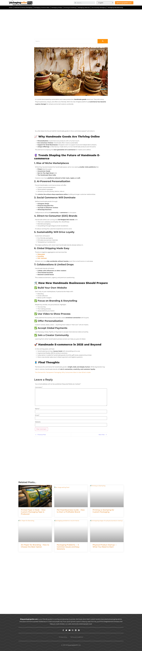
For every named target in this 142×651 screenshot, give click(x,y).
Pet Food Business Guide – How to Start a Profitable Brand (71, 511)
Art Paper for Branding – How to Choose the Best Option (35, 546)
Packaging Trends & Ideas (41, 7)
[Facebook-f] (63, 630)
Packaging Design (56, 7)
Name (37, 408)
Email (37, 415)
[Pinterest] (79, 630)
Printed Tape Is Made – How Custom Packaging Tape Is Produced (33, 512)
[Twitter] (66, 630)
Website (38, 422)
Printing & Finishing (70, 7)
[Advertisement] (67, 23)
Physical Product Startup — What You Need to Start (105, 546)
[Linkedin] (76, 630)
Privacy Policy (63, 637)
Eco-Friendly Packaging (99, 7)
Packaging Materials (84, 7)
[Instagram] (72, 630)
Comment (39, 387)
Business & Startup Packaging (23, 7)
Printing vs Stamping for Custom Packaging (103, 511)
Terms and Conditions (76, 637)
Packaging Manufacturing (115, 7)
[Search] (103, 41)
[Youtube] (69, 630)
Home (11, 7)
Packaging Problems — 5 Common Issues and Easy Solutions (68, 547)
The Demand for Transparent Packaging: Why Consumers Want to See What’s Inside (63, 372)
